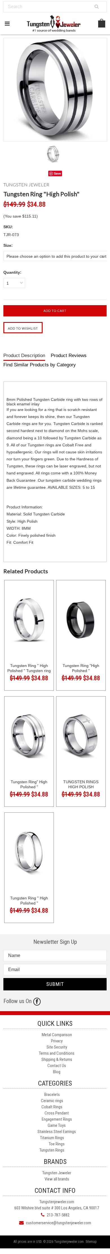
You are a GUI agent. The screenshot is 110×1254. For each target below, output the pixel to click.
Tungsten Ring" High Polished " (29, 784)
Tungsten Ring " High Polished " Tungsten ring (29, 668)
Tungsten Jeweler (56, 1172)
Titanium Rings (52, 1137)
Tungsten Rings (51, 1150)
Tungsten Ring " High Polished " (29, 900)
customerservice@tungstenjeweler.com (58, 1222)
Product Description (24, 355)
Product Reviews (69, 355)
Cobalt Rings (51, 1106)
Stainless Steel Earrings (57, 1131)
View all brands (57, 1179)
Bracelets (52, 1094)
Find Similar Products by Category (39, 364)
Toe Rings (57, 1143)
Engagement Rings (57, 1119)
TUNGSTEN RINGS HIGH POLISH (80, 784)
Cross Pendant (57, 1113)
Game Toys (57, 1125)
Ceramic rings (52, 1100)
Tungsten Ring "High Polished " (81, 668)
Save (57, 173)
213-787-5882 (58, 1215)
